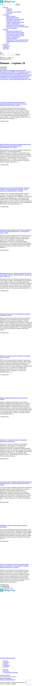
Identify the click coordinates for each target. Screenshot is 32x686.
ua (0, 53)
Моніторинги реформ (13, 17)
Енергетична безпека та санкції (15, 25)
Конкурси (6, 47)
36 (8, 588)
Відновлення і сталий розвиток (15, 19)
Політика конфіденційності (7, 658)
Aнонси (5, 44)
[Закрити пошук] (0, 56)
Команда (9, 10)
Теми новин (3, 67)
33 (4, 588)
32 (3, 588)
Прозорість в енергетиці (13, 20)
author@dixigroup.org (6, 678)
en (1, 53)
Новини (5, 29)
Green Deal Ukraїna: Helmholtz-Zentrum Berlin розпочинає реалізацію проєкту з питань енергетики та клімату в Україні (16, 483)
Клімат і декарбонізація (13, 23)
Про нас (5, 7)
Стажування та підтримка (14, 11)
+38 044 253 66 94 (5, 675)
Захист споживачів (12, 28)
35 (7, 588)
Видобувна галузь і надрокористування (18, 26)
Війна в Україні (11, 16)
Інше (8, 42)
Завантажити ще (5, 586)
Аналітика (6, 14)
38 (11, 588)
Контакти (9, 13)
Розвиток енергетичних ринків (15, 22)
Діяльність (9, 9)
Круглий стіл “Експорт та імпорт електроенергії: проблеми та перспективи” (13, 440)
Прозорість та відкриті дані (14, 31)
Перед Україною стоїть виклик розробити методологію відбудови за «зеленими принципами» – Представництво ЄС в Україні (15, 146)
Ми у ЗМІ (6, 48)
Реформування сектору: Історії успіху (17, 41)
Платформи (6, 45)
